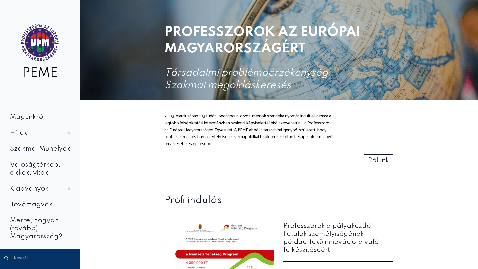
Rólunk (378, 160)
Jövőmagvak (31, 204)
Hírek (18, 133)
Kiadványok (29, 188)
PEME (40, 73)
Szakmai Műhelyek (40, 148)
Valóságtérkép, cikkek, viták (35, 168)
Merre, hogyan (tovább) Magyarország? (36, 228)
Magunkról (27, 117)
